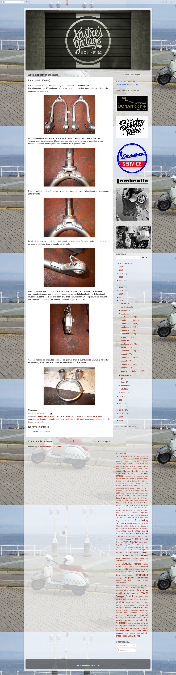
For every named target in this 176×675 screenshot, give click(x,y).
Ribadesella (144, 515)
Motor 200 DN (130, 505)
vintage (138, 633)
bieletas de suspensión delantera (50, 416)
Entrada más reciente (40, 441)
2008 (121, 420)
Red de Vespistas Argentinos (135, 513)
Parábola (145, 508)
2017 (121, 297)
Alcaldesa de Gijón (122, 461)
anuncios (119, 556)
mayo (123, 386)
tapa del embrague (130, 628)
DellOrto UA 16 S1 (141, 483)
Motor (146, 503)
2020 (121, 287)
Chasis (119, 471)
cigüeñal (127, 563)
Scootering (141, 520)
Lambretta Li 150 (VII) (130, 344)
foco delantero (132, 583)
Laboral (119, 498)
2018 (121, 294)
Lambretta (127, 498)
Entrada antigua (102, 441)
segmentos (129, 620)
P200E (140, 508)
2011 (121, 410)
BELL (137, 464)
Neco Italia (125, 508)
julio (123, 379)
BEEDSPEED (131, 464)
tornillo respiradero (133, 631)
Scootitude (121, 523)
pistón (120, 602)
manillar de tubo (123, 593)
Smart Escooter (132, 523)
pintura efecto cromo (141, 599)
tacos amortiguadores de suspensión (95, 419)
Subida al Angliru (135, 526)
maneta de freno (135, 590)
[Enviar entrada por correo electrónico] (50, 414)
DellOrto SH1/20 (142, 476)
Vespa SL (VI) (126, 354)
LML (133, 495)
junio (123, 382)
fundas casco (143, 583)
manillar (144, 590)
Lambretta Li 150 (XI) (129, 324)
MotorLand (140, 505)
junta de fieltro (130, 588)
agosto (124, 375)
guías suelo (143, 585)
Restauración (121, 515)
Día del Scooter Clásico (137, 488)
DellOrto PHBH (131, 476)
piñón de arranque (134, 602)
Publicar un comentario (40, 431)
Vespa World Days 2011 (131, 545)
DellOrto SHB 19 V (131, 478)
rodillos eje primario (134, 618)
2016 (121, 301)
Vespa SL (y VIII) (127, 337)
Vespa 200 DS (137, 536)
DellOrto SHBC (143, 478)
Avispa (124, 464)
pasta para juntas (141, 597)
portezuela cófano (122, 610)
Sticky (118, 526)
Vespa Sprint (129, 542)
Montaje (130, 503)
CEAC (122, 468)
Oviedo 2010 (133, 508)
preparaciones (134, 610)
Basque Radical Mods (127, 466)
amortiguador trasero (137, 552)
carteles (129, 561)
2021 (121, 284)
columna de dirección (125, 566)
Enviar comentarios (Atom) (50, 447)
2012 (121, 407)
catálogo (135, 561)
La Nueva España (142, 495)
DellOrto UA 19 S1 (122, 486)
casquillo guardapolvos (74, 416)
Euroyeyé (138, 490)
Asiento (118, 464)
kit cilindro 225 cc (122, 590)
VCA (118, 531)
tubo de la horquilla (36, 422)
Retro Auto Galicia (133, 515)
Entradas (123, 646)
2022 (121, 280)
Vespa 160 (125, 341)
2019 (121, 291)
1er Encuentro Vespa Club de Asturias (130, 456)
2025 (121, 270)
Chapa (146, 468)
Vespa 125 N (141, 531)
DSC (137, 473)
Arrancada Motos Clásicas (138, 461)
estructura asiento (132, 580)
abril (123, 389)
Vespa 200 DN (125, 536)
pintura (130, 599)
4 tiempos (127, 459)
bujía (118, 558)
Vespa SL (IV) (126, 368)
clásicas (145, 564)
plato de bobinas (140, 607)
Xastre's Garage (32, 13)
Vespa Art (122, 539)
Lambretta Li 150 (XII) (130, 320)
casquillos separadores (94, 416)
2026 (121, 267)
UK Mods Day (143, 528)
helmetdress (120, 588)
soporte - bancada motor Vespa (138, 623)
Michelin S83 (121, 503)
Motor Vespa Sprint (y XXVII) (132, 371)
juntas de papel (141, 588)
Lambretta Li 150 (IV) (129, 364)
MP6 (131, 500)
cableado (135, 558)
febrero (124, 392)
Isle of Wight (126, 495)
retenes (134, 613)
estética (145, 580)
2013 (121, 403)
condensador (142, 566)
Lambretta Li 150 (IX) (129, 330)
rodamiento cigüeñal (137, 615)
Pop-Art (118, 510)
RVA (140, 510)
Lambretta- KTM (138, 498)
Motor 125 (120, 505)
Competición (120, 474)
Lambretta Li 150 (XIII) (130, 317)
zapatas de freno (134, 636)
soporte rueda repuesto (125, 625)
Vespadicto (131, 547)
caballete (126, 558)
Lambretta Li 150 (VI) (129, 351)
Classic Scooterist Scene (135, 471)
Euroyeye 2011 (128, 491)
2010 (121, 414)
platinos (128, 608)
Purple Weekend (127, 510)
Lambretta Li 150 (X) (129, 327)
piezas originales (121, 599)
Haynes (118, 495)
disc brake (144, 569)
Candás (128, 468)
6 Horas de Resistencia (139, 459)
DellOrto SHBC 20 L (123, 481)
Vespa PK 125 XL (133, 539)
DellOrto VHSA (133, 486)
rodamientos (121, 618)
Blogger (96, 665)
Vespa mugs (144, 545)
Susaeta (121, 528)
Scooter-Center (127, 521)
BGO (146, 464)
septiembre (126, 314)
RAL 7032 (136, 510)
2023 (121, 277)
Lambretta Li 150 (72, 419)
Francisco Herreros (131, 493)
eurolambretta (121, 583)
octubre (124, 310)
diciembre (125, 304)
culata (125, 569)
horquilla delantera (56, 419)
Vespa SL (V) (126, 361)
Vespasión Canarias (122, 550)
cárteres (131, 569)
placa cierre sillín (136, 605)
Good (146, 493)
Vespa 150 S (135, 533)
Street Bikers (125, 526)
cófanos (137, 569)
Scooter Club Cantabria (125, 517)
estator (118, 580)
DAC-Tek (130, 473)
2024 (121, 274)
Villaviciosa (134, 550)
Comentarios (124, 650)
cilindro (137, 564)
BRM (117, 466)
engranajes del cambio (136, 578)
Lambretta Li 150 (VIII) (130, 334)
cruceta (118, 569)
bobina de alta (130, 555)
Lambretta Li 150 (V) (129, 357)
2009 (121, 417)
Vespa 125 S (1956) (122, 534)
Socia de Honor (143, 523)
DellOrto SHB (120, 478)
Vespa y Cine (121, 547)
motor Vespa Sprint (132, 594)
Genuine (141, 493)
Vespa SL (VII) (126, 347)
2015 (121, 396)
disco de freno (121, 572)
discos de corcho (136, 571)
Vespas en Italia (142, 547)
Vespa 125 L (127, 531)
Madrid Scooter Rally (141, 500)
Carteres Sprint (137, 468)
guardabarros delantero (38, 419)
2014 (121, 400)
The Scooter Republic (132, 528)
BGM (142, 464)
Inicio (72, 441)
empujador (120, 578)
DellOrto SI (135, 481)
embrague (141, 574)
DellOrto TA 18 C (128, 483)
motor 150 (136, 593)
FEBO (122, 493)
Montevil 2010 (138, 503)
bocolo (144, 555)
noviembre (125, 307)
